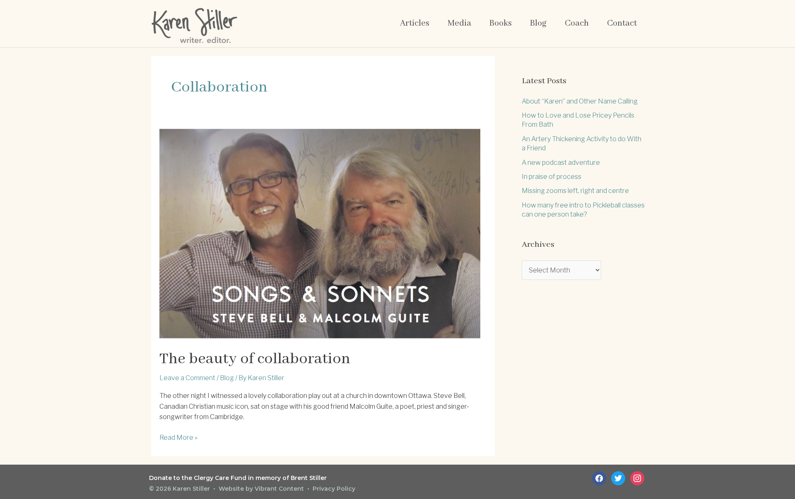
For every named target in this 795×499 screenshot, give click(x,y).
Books (500, 23)
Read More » (178, 438)
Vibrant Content (279, 488)
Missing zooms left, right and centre (575, 191)
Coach (577, 23)
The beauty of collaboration (254, 359)
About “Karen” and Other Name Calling (580, 101)
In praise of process (551, 177)
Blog (538, 23)
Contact (622, 23)
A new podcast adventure (561, 162)
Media (459, 23)
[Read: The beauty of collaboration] (319, 233)
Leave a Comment (187, 378)
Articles (414, 23)
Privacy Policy (334, 488)
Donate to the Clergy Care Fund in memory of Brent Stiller (238, 478)
